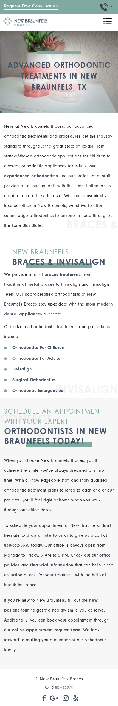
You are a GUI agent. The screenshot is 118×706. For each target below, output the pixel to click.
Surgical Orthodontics (34, 379)
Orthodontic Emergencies (37, 390)
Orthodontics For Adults (36, 358)
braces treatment (62, 274)
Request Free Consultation (31, 6)
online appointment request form (46, 630)
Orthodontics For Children (38, 347)
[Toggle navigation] (107, 21)
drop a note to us (45, 535)
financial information (51, 565)
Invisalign (22, 369)
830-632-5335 (17, 545)
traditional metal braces (29, 284)
